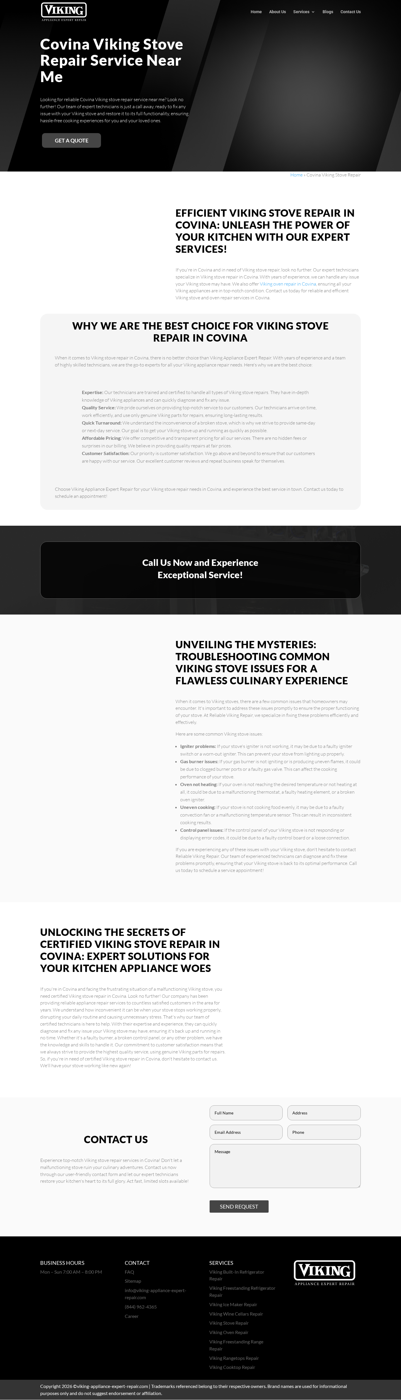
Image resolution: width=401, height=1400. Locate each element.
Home (256, 12)
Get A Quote (71, 140)
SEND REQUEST (239, 1206)
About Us (277, 12)
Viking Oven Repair (228, 1332)
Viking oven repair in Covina (288, 284)
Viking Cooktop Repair (232, 1367)
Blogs (328, 12)
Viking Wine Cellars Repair (236, 1313)
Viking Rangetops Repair (234, 1358)
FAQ (129, 1272)
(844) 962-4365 (141, 1306)
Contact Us (351, 12)
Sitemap (133, 1281)
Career (132, 1316)
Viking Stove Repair (229, 1323)
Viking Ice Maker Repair (233, 1304)
